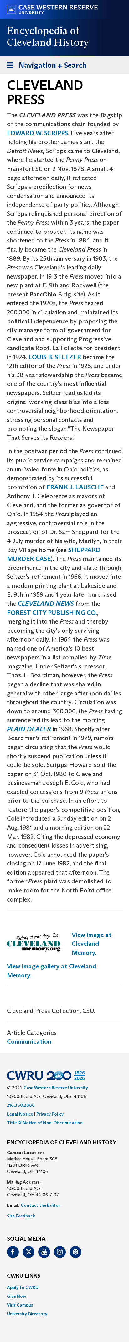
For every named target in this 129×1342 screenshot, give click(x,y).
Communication (29, 1041)
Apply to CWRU (23, 1287)
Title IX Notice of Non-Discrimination (45, 1123)
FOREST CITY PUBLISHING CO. (52, 612)
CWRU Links (23, 1276)
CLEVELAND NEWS (46, 603)
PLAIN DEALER (29, 729)
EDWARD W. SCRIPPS (37, 133)
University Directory (27, 1314)
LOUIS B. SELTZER (54, 357)
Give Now (16, 1296)
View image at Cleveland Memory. (91, 943)
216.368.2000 (21, 1105)
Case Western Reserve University (55, 1087)
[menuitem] (64, 1287)
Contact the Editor (40, 1205)
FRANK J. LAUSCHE (75, 487)
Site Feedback (21, 1216)
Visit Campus (20, 1305)
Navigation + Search (45, 67)
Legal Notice (20, 1114)
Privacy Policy (50, 1114)
